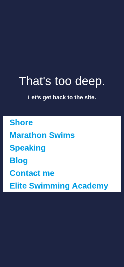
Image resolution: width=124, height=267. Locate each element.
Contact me (32, 173)
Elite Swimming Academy (59, 185)
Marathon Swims (42, 135)
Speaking (28, 147)
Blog (19, 160)
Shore (21, 122)
